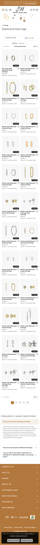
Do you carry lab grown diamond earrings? (17, 447)
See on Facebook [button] (30, 3)
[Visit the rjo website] (7, 517)
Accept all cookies (26, 540)
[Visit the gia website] (14, 517)
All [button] (27, 402)
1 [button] (13, 402)
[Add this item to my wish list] (18, 68)
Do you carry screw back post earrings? (16, 421)
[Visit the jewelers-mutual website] (23, 517)
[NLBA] (32, 517)
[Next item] (17, 58)
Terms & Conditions (30, 527)
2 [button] (16, 402)
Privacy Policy (18, 527)
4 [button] (23, 402)
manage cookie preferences (18, 536)
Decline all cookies (13, 540)
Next (34, 46)
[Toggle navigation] (3, 10)
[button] (31, 10)
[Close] (37, 3)
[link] (7, 10)
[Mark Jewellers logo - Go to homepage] (20, 10)
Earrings (5, 25)
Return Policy (8, 527)
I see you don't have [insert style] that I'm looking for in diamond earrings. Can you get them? (18, 455)
